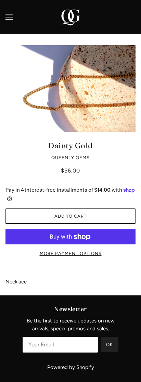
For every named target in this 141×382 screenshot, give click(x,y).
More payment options (71, 253)
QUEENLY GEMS (70, 157)
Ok (109, 344)
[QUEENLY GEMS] (70, 17)
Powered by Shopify (70, 367)
